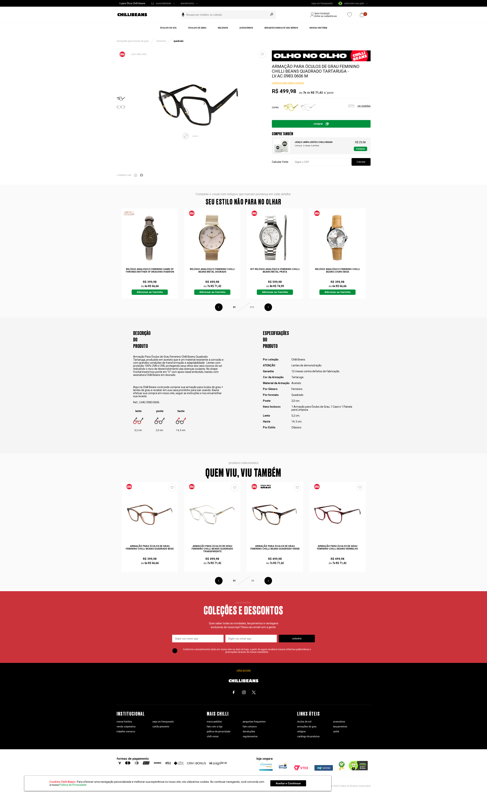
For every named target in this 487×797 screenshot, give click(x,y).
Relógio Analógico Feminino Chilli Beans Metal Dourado (212, 270)
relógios (301, 731)
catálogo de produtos (308, 736)
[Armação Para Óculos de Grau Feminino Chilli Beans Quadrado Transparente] (308, 113)
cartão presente (160, 726)
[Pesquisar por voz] (183, 14)
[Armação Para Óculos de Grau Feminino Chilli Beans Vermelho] (337, 514)
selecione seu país (354, 3)
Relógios (223, 28)
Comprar (318, 123)
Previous (219, 307)
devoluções (249, 731)
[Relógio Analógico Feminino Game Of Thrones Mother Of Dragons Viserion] (149, 237)
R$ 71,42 (317, 92)
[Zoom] (121, 101)
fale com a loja (214, 726)
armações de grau (307, 726)
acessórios (339, 721)
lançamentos (340, 726)
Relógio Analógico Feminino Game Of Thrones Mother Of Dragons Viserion (150, 270)
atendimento (187, 3)
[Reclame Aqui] (341, 769)
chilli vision (213, 736)
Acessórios (246, 28)
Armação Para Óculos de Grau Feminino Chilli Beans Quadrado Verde (275, 547)
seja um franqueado (322, 3)
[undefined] (197, 103)
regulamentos (250, 736)
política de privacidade (218, 731)
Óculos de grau (197, 28)
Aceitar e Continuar (288, 783)
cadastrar (297, 638)
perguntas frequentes (254, 721)
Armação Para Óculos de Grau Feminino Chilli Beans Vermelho (337, 547)
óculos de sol (304, 721)
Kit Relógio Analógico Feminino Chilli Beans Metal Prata (275, 270)
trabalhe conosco (126, 731)
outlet (336, 731)
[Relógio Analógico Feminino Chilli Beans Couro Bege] (337, 237)
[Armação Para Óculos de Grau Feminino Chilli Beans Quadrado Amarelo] (291, 113)
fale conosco (250, 726)
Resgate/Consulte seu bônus (281, 28)
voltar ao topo (243, 670)
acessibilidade (163, 3)
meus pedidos (214, 721)
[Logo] (135, 14)
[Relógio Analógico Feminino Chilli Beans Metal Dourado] (212, 237)
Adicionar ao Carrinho (150, 292)
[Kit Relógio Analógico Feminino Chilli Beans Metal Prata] (275, 237)
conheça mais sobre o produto (288, 83)
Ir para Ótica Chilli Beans (132, 3)
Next (268, 307)
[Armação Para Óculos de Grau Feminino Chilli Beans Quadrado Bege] (149, 514)
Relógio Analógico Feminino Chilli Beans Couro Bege (337, 270)
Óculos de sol (168, 28)
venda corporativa (126, 726)
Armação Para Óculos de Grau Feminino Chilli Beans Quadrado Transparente (212, 549)
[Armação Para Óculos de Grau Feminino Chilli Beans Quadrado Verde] (275, 514)
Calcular (361, 162)
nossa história (124, 721)
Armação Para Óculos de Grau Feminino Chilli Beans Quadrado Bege (150, 547)
